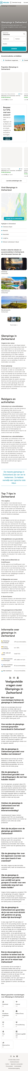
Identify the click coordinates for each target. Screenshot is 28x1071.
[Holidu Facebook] (17, 1056)
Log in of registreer (7, 138)
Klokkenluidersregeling (14, 1068)
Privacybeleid (9, 1066)
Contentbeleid (17, 1066)
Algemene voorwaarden (17, 1064)
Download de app (16, 2)
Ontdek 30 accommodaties (14, 218)
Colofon (7, 1064)
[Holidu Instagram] (10, 1056)
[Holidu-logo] (4, 2)
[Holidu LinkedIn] (14, 1056)
